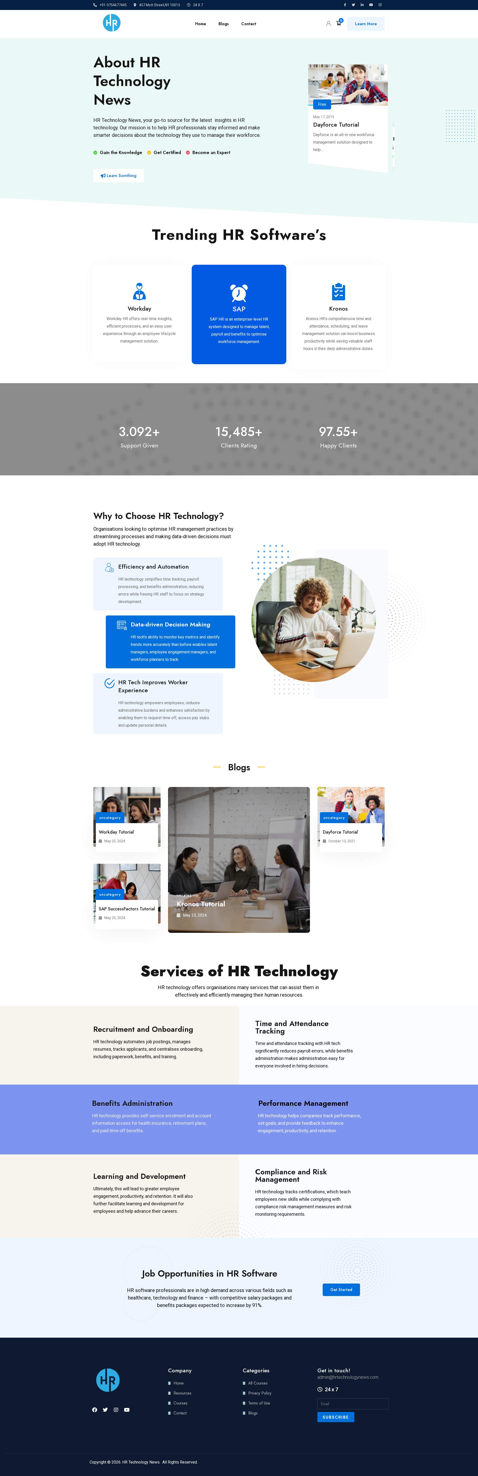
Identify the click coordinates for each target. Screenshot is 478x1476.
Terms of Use (259, 1403)
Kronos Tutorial (201, 904)
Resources (182, 1393)
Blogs (224, 24)
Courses (180, 1403)
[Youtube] (127, 1410)
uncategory (110, 817)
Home (200, 24)
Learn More (366, 24)
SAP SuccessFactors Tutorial (127, 909)
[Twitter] (105, 1410)
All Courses (258, 1383)
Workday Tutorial (116, 832)
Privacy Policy (259, 1393)
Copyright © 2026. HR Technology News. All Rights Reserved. (144, 1462)
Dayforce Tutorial (336, 124)
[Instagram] (116, 1410)
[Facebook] (95, 1410)
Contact (248, 24)
